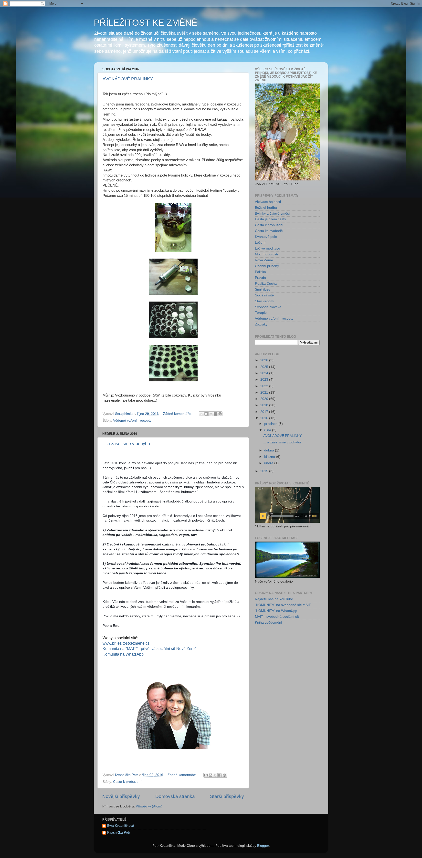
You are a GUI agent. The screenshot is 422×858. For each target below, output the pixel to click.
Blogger (263, 846)
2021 (264, 392)
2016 (264, 418)
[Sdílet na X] (210, 413)
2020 (264, 399)
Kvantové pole (266, 237)
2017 (264, 412)
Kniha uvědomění (268, 622)
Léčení (260, 242)
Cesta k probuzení (127, 782)
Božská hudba (266, 207)
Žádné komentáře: (178, 414)
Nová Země (264, 260)
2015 (264, 471)
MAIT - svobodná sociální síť (277, 616)
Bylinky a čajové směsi (272, 213)
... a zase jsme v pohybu (126, 443)
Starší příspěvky (227, 796)
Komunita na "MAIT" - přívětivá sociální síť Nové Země (150, 649)
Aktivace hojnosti (268, 202)
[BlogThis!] (206, 413)
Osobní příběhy (267, 266)
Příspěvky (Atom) (149, 806)
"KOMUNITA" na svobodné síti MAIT (283, 605)
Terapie (261, 312)
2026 (264, 360)
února (269, 463)
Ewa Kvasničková (120, 825)
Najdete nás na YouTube (274, 599)
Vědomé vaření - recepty (132, 420)
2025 (264, 367)
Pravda (260, 278)
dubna (269, 450)
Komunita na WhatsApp (123, 654)
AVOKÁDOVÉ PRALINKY (128, 78)
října (268, 430)
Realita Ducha (266, 283)
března (270, 457)
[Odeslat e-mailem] (201, 413)
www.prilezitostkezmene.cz (126, 643)
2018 (264, 405)
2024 (264, 373)
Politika (260, 272)
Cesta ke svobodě (269, 231)
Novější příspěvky (121, 796)
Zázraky (261, 324)
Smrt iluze (262, 289)
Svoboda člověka (268, 307)
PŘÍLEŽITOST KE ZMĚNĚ (145, 23)
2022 (264, 386)
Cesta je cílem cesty (270, 219)
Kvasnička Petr (118, 832)
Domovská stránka (175, 796)
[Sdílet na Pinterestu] (220, 413)
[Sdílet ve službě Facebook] (215, 413)
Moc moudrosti (266, 254)
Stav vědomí (264, 301)
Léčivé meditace (267, 248)
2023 (264, 379)
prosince (271, 424)
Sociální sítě (264, 295)
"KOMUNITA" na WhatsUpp (276, 611)
